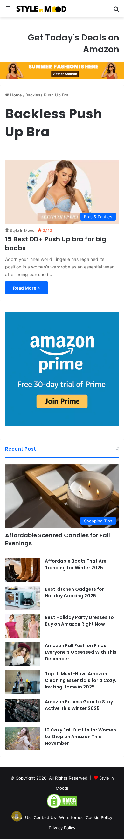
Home (15, 94)
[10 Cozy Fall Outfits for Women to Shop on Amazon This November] (22, 738)
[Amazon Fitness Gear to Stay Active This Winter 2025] (22, 710)
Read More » (26, 288)
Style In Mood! (22, 230)
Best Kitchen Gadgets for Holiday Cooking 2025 (74, 592)
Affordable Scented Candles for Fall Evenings (57, 539)
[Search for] (116, 11)
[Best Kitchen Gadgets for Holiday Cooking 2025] (22, 598)
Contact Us (45, 817)
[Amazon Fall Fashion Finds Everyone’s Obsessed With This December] (22, 654)
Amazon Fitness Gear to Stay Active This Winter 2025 (79, 705)
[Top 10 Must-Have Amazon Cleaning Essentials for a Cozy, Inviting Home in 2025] (22, 682)
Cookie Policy (99, 817)
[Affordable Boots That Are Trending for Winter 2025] (22, 570)
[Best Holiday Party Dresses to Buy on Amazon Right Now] (22, 626)
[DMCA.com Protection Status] (62, 807)
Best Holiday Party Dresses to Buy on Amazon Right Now (79, 620)
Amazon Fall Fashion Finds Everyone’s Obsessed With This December (80, 652)
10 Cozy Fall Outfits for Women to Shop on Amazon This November (80, 736)
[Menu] (8, 11)
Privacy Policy (62, 827)
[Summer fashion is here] (62, 69)
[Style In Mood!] (41, 8)
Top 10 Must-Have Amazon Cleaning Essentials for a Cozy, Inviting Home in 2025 (80, 680)
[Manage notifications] (16, 816)
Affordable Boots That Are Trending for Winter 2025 (76, 564)
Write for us (71, 817)
